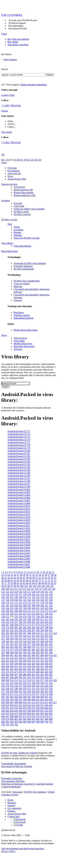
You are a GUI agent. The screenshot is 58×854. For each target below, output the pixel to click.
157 (3, 600)
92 (52, 583)
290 (3, 630)
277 (51, 625)
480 (38, 672)
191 (46, 605)
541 (38, 686)
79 (12, 583)
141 (38, 594)
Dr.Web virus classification (27, 281)
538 (25, 686)
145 (3, 597)
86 (33, 583)
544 (51, 686)
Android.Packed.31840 (18, 547)
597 (20, 699)
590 (42, 697)
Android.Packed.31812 (18, 509)
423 (51, 658)
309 (33, 633)
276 (46, 625)
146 (7, 597)
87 (36, 583)
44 (15, 577)
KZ (29, 160)
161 (20, 600)
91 (49, 583)
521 (3, 683)
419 (33, 658)
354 (16, 644)
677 (51, 716)
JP (25, 160)
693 (16, 722)
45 (18, 577)
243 (7, 619)
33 (36, 575)
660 (29, 713)
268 (12, 625)
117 (41, 589)
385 (46, 650)
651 (42, 710)
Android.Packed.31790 (18, 475)
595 (12, 699)
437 (7, 663)
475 (16, 672)
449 (7, 666)
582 (7, 697)
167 (46, 600)
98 (15, 586)
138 (25, 594)
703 (7, 724)
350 (51, 641)
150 (25, 597)
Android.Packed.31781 (18, 453)
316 (7, 636)
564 (33, 691)
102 (30, 586)
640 (46, 708)
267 (7, 625)
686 (38, 719)
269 (16, 625)
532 (51, 683)
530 (42, 683)
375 (3, 650)
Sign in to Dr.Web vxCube (27, 238)
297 (33, 630)
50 (33, 577)
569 (3, 694)
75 (55, 580)
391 (20, 652)
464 (20, 669)
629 (51, 705)
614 (42, 702)
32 (33, 575)
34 (39, 575)
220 (12, 613)
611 (29, 702)
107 (52, 586)
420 (38, 658)
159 (12, 600)
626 (38, 705)
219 (7, 613)
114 (28, 589)
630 (3, 708)
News (10, 176)
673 (33, 716)
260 (29, 622)
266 (3, 625)
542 (42, 686)
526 (25, 683)
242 (3, 619)
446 (46, 663)
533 (3, 686)
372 (42, 647)
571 (12, 694)
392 (25, 652)
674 (38, 716)
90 (46, 583)
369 (29, 647)
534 (7, 686)
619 (7, 705)
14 (31, 572)
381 (29, 650)
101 (26, 586)
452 (20, 666)
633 (16, 708)
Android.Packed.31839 (18, 545)
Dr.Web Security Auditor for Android (19, 752)
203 (46, 608)
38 (52, 575)
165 (38, 600)
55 (49, 577)
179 (46, 602)
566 (42, 691)
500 (20, 677)
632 (12, 708)
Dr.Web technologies (24, 269)
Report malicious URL (25, 195)
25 (12, 575)
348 (42, 641)
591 (46, 697)
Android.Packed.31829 (18, 531)
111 (15, 589)
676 (46, 716)
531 (46, 683)
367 (20, 647)
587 (29, 697)
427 (16, 661)
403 (20, 655)
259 (25, 622)
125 (20, 591)
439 (16, 663)
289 (51, 627)
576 (33, 694)
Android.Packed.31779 (18, 448)
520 (55, 680)
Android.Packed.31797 (18, 484)
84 (27, 583)
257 (16, 622)
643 (7, 710)
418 (29, 658)
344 (25, 641)
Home (10, 800)
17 (40, 572)
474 (12, 672)
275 (42, 625)
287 (42, 627)
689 (51, 719)
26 (15, 575)
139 (29, 594)
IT (22, 160)
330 (16, 638)
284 (29, 627)
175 (29, 602)
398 (51, 652)
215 (46, 611)
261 (33, 622)
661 (33, 713)
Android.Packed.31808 (18, 503)
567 (46, 691)
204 (51, 608)
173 (20, 602)
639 (42, 708)
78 (8, 583)
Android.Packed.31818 (18, 517)
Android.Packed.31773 (18, 434)
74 (52, 580)
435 (51, 661)
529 (38, 683)
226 (38, 613)
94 (2, 586)
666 (3, 716)
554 (42, 688)
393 (29, 652)
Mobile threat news (23, 343)
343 (20, 641)
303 (7, 633)
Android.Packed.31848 (18, 567)
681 (16, 719)
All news (18, 349)
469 (42, 669)
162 (25, 600)
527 (29, 683)
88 (39, 583)
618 (3, 705)
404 (25, 655)
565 (38, 691)
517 (42, 680)
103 (35, 586)
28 (21, 575)
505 (42, 677)
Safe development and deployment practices (22, 848)
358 (33, 644)
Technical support (17, 23)
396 (42, 652)
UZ (33, 160)
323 (38, 636)
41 (5, 577)
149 (20, 597)
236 (29, 616)
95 (5, 586)
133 (3, 594)
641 (51, 708)
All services (19, 187)
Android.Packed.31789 (18, 472)
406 (33, 655)
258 (20, 622)
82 (21, 583)
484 (3, 674)
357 (29, 644)
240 (46, 616)
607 (12, 702)
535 (12, 686)
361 (46, 644)
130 (42, 591)
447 (51, 663)
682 (20, 719)
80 (15, 583)
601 (38, 699)
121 (3, 591)
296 (29, 630)
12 (25, 572)
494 (46, 674)
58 (2, 580)
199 (29, 608)
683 (25, 719)
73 (49, 580)
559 (12, 691)
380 (25, 650)
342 (16, 641)
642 (3, 710)
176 (33, 602)
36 (46, 575)
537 (20, 686)
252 (46, 619)
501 (25, 677)
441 (25, 663)
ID (40, 160)
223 (25, 613)
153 (38, 597)
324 (42, 636)
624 (29, 705)
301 (51, 630)
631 (7, 708)
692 (12, 722)
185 (20, 605)
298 (38, 630)
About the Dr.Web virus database (30, 263)
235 (25, 616)
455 (33, 666)
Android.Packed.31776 (18, 439)
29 (24, 575)
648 (29, 710)
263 (42, 622)
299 (42, 630)
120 (53, 589)
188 (33, 605)
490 (29, 674)
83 (24, 583)
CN (7, 160)
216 (50, 611)
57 (55, 577)
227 (42, 613)
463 (16, 669)
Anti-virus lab (14, 173)
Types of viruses (22, 283)
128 (33, 591)
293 (16, 630)
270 (20, 625)
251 (42, 619)
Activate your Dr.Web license (22, 20)
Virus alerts (19, 340)
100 (22, 586)
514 (29, 680)
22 (2, 575)
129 (38, 591)
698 (38, 722)
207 (12, 611)
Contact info (13, 816)
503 (33, 677)
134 (7, 594)
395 (38, 652)
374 (51, 647)
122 (7, 591)
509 (7, 680)
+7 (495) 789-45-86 (11, 105)
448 (3, 666)
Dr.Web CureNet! (22, 214)
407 (38, 655)
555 (46, 688)
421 (42, 658)
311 (42, 633)
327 (3, 638)
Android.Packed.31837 (18, 539)
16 (37, 572)
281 (16, 627)
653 (51, 710)
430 (29, 661)
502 (29, 677)
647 (25, 710)
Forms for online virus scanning (29, 208)
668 (12, 716)
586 (25, 697)
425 (7, 661)
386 (51, 650)
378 (16, 650)
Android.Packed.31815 (18, 511)
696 (29, 722)
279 (7, 627)
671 (25, 716)
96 (8, 586)
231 (7, 616)
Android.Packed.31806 (18, 497)
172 (16, 602)
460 (3, 669)
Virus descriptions (22, 246)
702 (3, 724)
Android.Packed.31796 (18, 481)
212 (33, 611)
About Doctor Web (16, 179)
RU (3, 160)
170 (7, 602)
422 (46, 658)
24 (8, 575)
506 (46, 677)
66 (27, 580)
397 (46, 652)
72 (46, 580)
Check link (19, 206)
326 (51, 636)
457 (42, 666)
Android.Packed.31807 (18, 500)
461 (7, 669)
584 (16, 697)
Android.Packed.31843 (18, 556)
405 (29, 655)
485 (7, 674)
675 (42, 716)
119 (49, 589)
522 (7, 683)
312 (46, 633)
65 (24, 580)
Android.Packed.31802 (18, 489)
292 (12, 630)
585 (20, 697)
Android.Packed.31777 (18, 442)
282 (20, 627)
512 (20, 680)
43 (12, 577)
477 (25, 672)
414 (12, 658)
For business (13, 170)
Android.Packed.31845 (18, 558)
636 (29, 708)
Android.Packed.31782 (18, 456)
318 (16, 636)
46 (21, 577)
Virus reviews (20, 338)
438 (12, 663)
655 (7, 713)
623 (25, 705)
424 (3, 661)
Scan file (18, 203)
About (17, 227)
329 (12, 638)
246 (20, 619)
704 (12, 724)
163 (29, 600)
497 (7, 677)
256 (12, 622)
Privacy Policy (8, 851)
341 (12, 641)
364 (7, 647)
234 (20, 616)
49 (30, 577)
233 (16, 616)
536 (16, 686)
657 (16, 713)
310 (38, 633)
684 (29, 719)
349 (46, 641)
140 (33, 594)
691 (7, 722)
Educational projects (23, 318)
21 (53, 572)
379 (20, 650)
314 (55, 633)
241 (51, 616)
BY (37, 160)
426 (12, 661)
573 (20, 694)
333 (29, 638)
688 (46, 719)
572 (16, 694)
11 (22, 572)
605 (3, 702)
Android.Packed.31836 (18, 536)
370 (33, 647)
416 (20, 658)
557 (3, 691)
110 (11, 589)
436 (3, 663)
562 (25, 691)
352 (7, 644)
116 (36, 589)
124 (16, 591)
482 (46, 672)
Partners (11, 811)
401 (12, 655)
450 (12, 666)
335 (38, 638)
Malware (18, 286)
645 (16, 710)
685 (33, 719)
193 (3, 608)
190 (42, 605)
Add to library (10, 59)
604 (51, 699)
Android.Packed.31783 (18, 459)
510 (12, 680)
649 (33, 710)
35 (42, 575)
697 (33, 722)
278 (3, 627)
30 (27, 575)
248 (29, 619)
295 (25, 630)
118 (45, 589)
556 (51, 688)
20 (50, 572)
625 (33, 705)
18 (44, 572)
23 (5, 575)
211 (29, 611)
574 (25, 694)
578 (42, 694)
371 (38, 647)
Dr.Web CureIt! (21, 211)
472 (3, 672)
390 (16, 652)
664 (46, 713)
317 (12, 636)
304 (12, 633)
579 (46, 694)
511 (16, 680)
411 (55, 655)
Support (11, 805)
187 (29, 605)
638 (38, 708)
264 (46, 622)
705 (16, 724)
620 (12, 705)
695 (25, 722)
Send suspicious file (23, 189)
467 (33, 669)
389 (12, 652)
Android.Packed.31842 (18, 553)
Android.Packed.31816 (18, 514)
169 (3, 602)
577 (38, 694)
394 (33, 652)
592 (51, 697)
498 (12, 677)
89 (42, 583)
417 (25, 658)
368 (25, 647)
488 (20, 674)
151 (29, 597)
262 (38, 622)
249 (33, 619)
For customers (14, 808)
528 (33, 683)
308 (29, 633)
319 (20, 636)
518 (46, 680)
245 (16, 619)
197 (20, 608)
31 (30, 575)
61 (12, 580)
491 (33, 674)
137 (20, 594)
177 (38, 602)
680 (12, 719)
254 (3, 622)
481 (42, 672)
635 (25, 708)
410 (51, 655)
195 (12, 608)
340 (7, 641)
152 (33, 597)
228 (46, 613)
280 (12, 627)
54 (46, 577)
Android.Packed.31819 (18, 520)
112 (20, 589)
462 (12, 669)
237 (33, 616)
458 (46, 666)
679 (7, 719)
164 (33, 600)
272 (29, 625)
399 (3, 655)
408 (42, 655)
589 (38, 697)
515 (33, 680)
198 (25, 608)
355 (20, 644)
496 (3, 677)
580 (51, 694)
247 (25, 619)
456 (38, 666)
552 (33, 688)
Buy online (12, 41)
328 (7, 638)
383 (38, 650)
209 (20, 611)
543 (46, 686)
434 (46, 661)
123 (12, 591)
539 (29, 686)
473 (7, 672)
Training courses (22, 315)
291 (7, 630)
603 (46, 699)
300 (46, 630)
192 (51, 605)
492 (38, 674)
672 (29, 716)
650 (38, 710)
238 (38, 616)
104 (39, 586)
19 (47, 572)
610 (25, 702)
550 (25, 688)
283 (25, 627)
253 (51, 619)
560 (16, 691)
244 (12, 619)
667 (7, 716)
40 (2, 577)
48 (27, 577)
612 (33, 702)
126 (25, 591)
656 (12, 713)
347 (38, 641)
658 (20, 713)
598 (25, 699)
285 (33, 627)
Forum (4, 110)
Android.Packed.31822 (18, 528)
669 (16, 716)
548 (16, 688)
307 (25, 633)
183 (12, 605)
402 (16, 655)
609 (20, 702)
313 (50, 633)
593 (3, 699)
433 (42, 661)
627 (42, 705)
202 (42, 608)
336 (42, 638)
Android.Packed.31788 (18, 470)
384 (42, 650)
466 (29, 669)
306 (20, 633)
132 (51, 591)
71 (42, 580)
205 (3, 611)
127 (29, 591)
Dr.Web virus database (35, 792)
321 (29, 636)
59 (5, 580)
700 (46, 722)
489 (25, 674)
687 (42, 719)
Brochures (19, 312)
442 (29, 663)
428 (20, 661)
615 (46, 702)
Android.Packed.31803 (18, 492)
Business (11, 802)
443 (33, 663)
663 (42, 713)
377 (12, 650)
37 (49, 575)
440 (20, 663)
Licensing (18, 229)
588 (33, 697)
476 (20, 672)
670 (20, 716)
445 (42, 663)
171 (12, 602)
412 (3, 658)
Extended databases (23, 266)
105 (43, 586)
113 (24, 589)
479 (33, 672)
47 (24, 577)
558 (7, 691)
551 (29, 688)
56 (52, 577)
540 (33, 686)
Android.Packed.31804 (18, 495)
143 (46, 594)
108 (3, 589)
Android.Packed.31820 (18, 522)
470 (46, 669)
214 (42, 611)
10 (19, 572)
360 (42, 644)
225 (33, 613)
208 (16, 611)
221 (16, 613)
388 (7, 652)
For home (12, 168)
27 (18, 575)
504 (38, 677)
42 (8, 577)
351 (3, 644)
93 (55, 583)
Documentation (15, 25)
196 (16, 608)
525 (20, 683)
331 (20, 638)
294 (20, 630)
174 (25, 602)
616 (50, 702)
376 (7, 650)
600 (33, 699)
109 (7, 589)
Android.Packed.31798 (18, 486)
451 (16, 666)
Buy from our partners (18, 39)
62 (15, 580)
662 (38, 713)
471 (51, 669)
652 (46, 710)
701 (51, 722)
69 (36, 580)
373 (46, 647)
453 (25, 666)
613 (37, 702)
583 (12, 697)
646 (20, 710)
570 (7, 694)
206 (7, 611)
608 (16, 702)
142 (42, 594)
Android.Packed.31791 (18, 478)
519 (50, 680)
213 (37, 611)
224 (29, 613)
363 (3, 647)
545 (3, 688)
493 (42, 674)
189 (38, 605)
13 (28, 572)
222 (20, 613)
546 (7, 688)
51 (36, 577)
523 (12, 683)
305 (16, 633)
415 (16, 658)
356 (25, 644)
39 (55, 575)
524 (16, 683)
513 (24, 680)
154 (42, 597)
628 (46, 705)
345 (29, 641)
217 (55, 611)
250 (38, 619)
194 (7, 608)
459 (51, 666)
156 (51, 597)
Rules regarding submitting (34, 84)
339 (3, 641)
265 (51, 622)
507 (51, 677)
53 (42, 577)
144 (51, 594)
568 (51, 691)
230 (3, 616)
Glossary (18, 300)
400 (7, 655)
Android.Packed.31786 (18, 467)
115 (32, 589)
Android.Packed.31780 (18, 450)
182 (7, 605)
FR (19, 160)
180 (51, 602)
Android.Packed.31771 (18, 431)
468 (38, 669)
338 (51, 638)
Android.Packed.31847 (18, 564)
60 (8, 580)
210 (25, 611)
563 (29, 691)
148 (16, 597)
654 (3, 713)
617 (55, 702)
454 (29, 666)
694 (20, 722)
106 (47, 586)
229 (51, 613)
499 (16, 677)
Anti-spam (17, 792)
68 (33, 580)
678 (3, 719)
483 (51, 672)
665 (51, 713)
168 (51, 600)
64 (21, 580)
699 (42, 722)
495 (51, 674)
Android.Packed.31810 (18, 506)
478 (29, 672)
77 (5, 583)
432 (38, 661)
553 (38, 688)
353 (12, 644)
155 (46, 597)
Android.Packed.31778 (18, 445)
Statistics (18, 235)
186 (25, 605)
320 (25, 636)
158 (7, 600)
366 (16, 647)
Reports (17, 232)
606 (7, 702)
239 (42, 616)
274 (38, 625)
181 (3, 605)
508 (3, 680)
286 (38, 627)
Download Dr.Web (17, 28)
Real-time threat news (24, 346)
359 (38, 644)
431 (33, 661)
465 (25, 669)
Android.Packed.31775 (18, 436)
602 (42, 699)
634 (20, 708)
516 (37, 680)
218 (3, 613)
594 (7, 699)
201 (38, 608)
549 (20, 688)
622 (20, 705)
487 (16, 674)
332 (25, 638)
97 (12, 586)
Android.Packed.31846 (18, 561)
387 (3, 652)
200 (33, 608)
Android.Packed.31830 (18, 533)
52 (39, 577)
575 (29, 694)
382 (33, 650)
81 (18, 583)
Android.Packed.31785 (18, 464)
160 (16, 600)
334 (33, 638)
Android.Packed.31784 (18, 461)
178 (42, 602)
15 (34, 572)
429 (25, 661)
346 (33, 641)
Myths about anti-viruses (26, 330)
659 (25, 713)
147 (12, 597)
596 (16, 699)
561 (20, 691)
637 (33, 708)
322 (33, 636)
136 (16, 594)
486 (12, 674)
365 (12, 647)
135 (12, 594)
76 (2, 583)
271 (25, 625)
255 (7, 622)
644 (12, 710)
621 (16, 705)
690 (3, 722)
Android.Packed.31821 (18, 525)
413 (7, 658)
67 (30, 580)
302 (3, 633)
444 (38, 663)
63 (18, 580)
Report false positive (24, 192)
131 (46, 591)
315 (3, 636)
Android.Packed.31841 (18, 550)
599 (29, 699)
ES (15, 160)
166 (42, 600)
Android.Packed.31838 (18, 542)
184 (16, 605)
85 (30, 583)
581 (3, 697)
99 (18, 586)
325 (46, 636)
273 (33, 625)
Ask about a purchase (17, 44)
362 (51, 644)
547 (12, 688)
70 (39, 580)
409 (46, 655)
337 (46, 638)
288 (46, 627)
